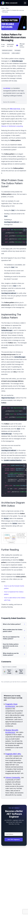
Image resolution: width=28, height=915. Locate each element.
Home (2, 8)
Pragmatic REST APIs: (13, 754)
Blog (7, 8)
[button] (14, 23)
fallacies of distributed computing (12, 126)
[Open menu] (25, 3)
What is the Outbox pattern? (12, 624)
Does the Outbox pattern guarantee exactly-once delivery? (11, 646)
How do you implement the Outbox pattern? (11, 637)
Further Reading (10, 549)
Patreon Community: (13, 777)
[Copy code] (24, 230)
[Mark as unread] (17, 45)
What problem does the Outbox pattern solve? (12, 630)
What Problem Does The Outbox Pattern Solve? (12, 183)
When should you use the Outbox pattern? (11, 654)
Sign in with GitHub (21, 671)
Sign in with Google (9, 671)
